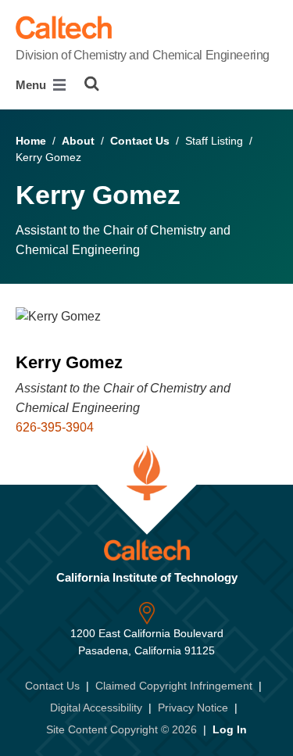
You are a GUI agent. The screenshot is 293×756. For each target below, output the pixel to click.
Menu (32, 84)
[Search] (91, 83)
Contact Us (140, 140)
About (78, 140)
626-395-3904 (55, 427)
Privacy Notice (193, 707)
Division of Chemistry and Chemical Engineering (143, 55)
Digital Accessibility (96, 707)
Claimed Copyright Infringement (173, 685)
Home (31, 140)
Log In (230, 729)
